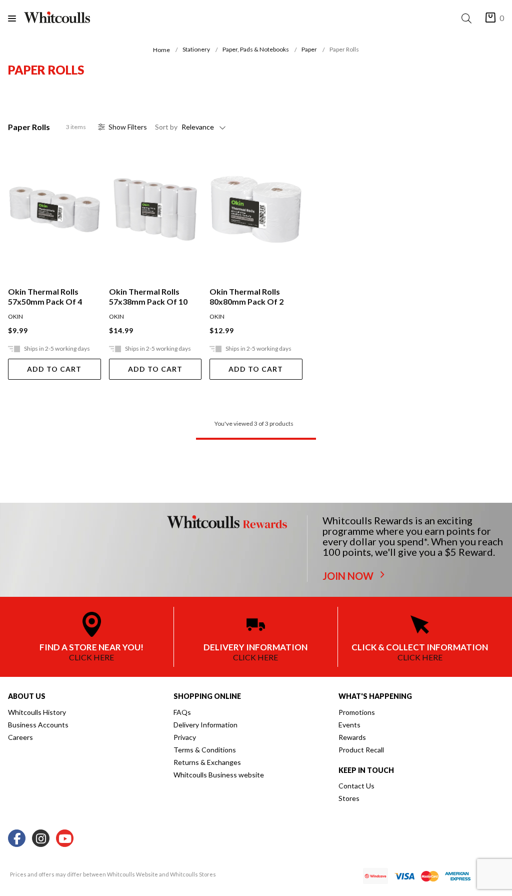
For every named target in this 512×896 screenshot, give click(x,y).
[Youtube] (64, 838)
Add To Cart (54, 369)
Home (161, 50)
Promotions (356, 712)
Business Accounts (38, 724)
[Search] (469, 18)
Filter (127, 127)
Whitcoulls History (37, 712)
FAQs (182, 712)
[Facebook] (16, 838)
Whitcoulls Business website (219, 774)
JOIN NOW (349, 576)
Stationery (196, 49)
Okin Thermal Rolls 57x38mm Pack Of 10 (148, 296)
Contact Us (356, 785)
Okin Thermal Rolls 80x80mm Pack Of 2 (247, 296)
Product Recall (361, 749)
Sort (166, 127)
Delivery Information (206, 724)
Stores (349, 798)
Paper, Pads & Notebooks (255, 49)
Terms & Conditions (205, 749)
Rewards (352, 737)
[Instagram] (40, 838)
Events (349, 724)
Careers (20, 737)
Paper (309, 49)
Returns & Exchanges (207, 762)
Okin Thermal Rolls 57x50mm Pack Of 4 (45, 296)
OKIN (15, 316)
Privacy (185, 737)
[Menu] (16, 18)
